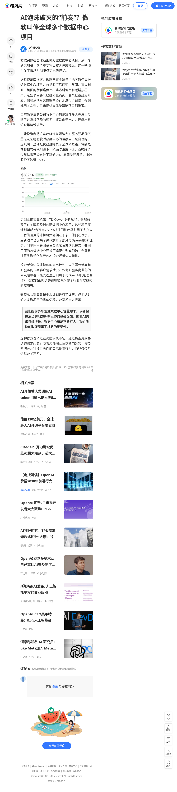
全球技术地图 (27, 601)
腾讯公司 (52, 780)
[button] (147, 30)
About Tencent (39, 766)
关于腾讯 (25, 766)
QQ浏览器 (55, 771)
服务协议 (52, 766)
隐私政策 (62, 766)
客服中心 (77, 771)
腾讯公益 (44, 771)
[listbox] (56, 519)
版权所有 (61, 780)
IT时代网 (25, 517)
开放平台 (73, 766)
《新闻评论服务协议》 (67, 668)
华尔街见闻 (26, 462)
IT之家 (23, 573)
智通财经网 (26, 545)
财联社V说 (37, 490)
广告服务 (84, 766)
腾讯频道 (67, 771)
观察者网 (25, 434)
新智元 (24, 406)
